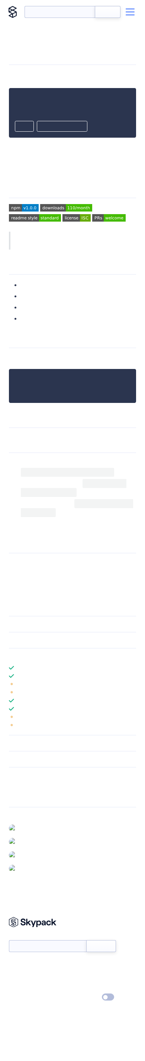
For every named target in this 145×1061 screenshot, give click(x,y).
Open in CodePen (62, 126)
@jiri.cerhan (32, 868)
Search (108, 12)
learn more (62, 656)
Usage (29, 296)
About (16, 976)
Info (131, 684)
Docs (14, 965)
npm (89, 358)
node (63, 358)
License (31, 318)
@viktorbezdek (36, 827)
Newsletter (21, 936)
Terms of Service (93, 986)
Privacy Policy (24, 997)
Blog (79, 976)
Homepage (22, 796)
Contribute (36, 307)
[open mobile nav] (130, 12)
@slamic (28, 841)
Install (28, 285)
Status (81, 965)
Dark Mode (85, 997)
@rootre (28, 854)
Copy (24, 126)
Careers (18, 986)
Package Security (28, 786)
